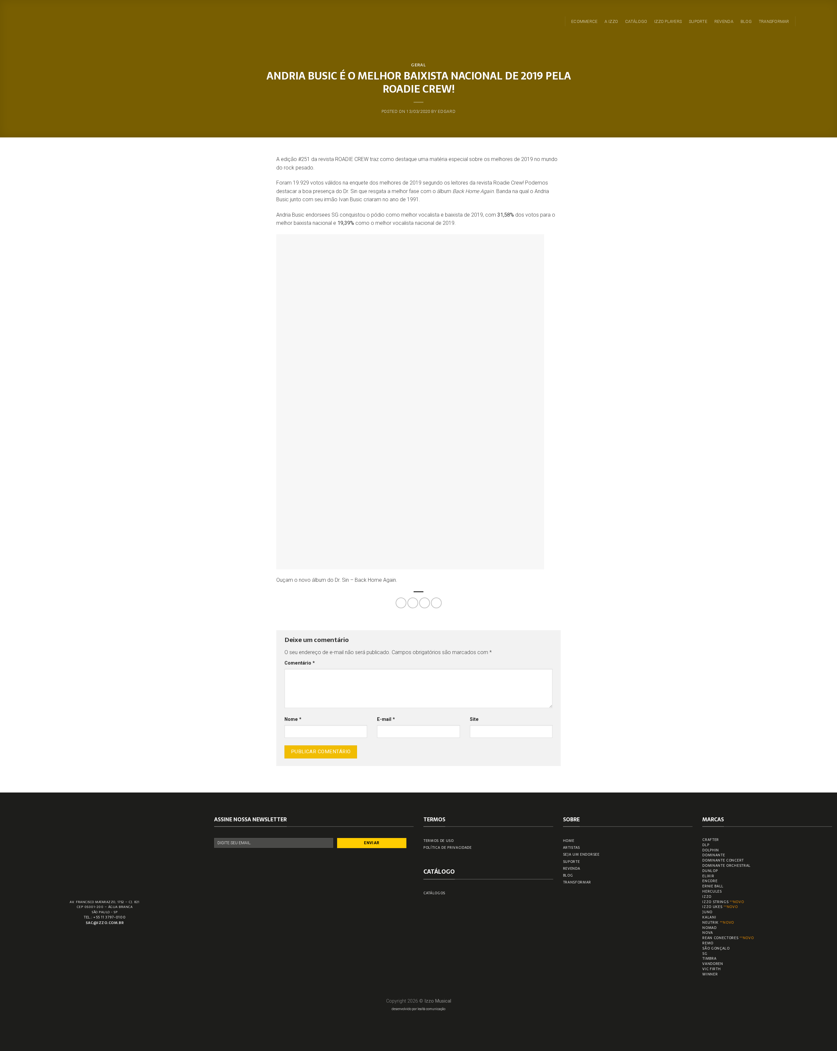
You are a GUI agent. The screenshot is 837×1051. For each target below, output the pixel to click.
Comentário (299, 663)
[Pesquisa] (556, 21)
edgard (446, 111)
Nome (292, 719)
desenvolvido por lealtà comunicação (418, 1009)
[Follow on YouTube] (827, 21)
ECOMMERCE (584, 21)
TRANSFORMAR (774, 21)
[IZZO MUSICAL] (27, 19)
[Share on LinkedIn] (436, 602)
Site (474, 719)
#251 (304, 159)
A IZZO (611, 21)
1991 (413, 199)
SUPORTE (698, 21)
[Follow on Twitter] (819, 21)
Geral (418, 65)
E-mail (386, 719)
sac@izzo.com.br (105, 923)
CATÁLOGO (636, 21)
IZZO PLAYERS (668, 21)
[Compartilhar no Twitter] (412, 602)
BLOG (746, 21)
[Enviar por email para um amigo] (424, 602)
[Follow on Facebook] (802, 21)
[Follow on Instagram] (810, 21)
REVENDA (723, 21)
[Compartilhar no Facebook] (401, 602)
